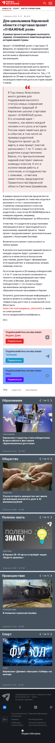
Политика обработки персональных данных (37, 724)
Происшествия (13, 576)
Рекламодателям (35, 719)
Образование (31, 390)
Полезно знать (13, 517)
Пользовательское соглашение (19, 715)
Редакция (15, 719)
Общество (16, 390)
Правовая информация (37, 714)
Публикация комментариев (17, 724)
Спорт (7, 634)
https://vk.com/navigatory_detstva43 (22, 308)
